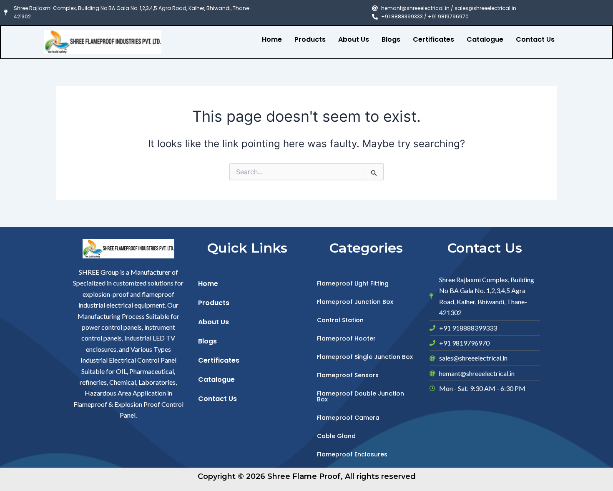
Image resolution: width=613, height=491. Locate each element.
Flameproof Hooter (346, 338)
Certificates (433, 39)
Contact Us (535, 39)
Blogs (391, 39)
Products (310, 39)
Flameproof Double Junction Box (360, 396)
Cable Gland (336, 436)
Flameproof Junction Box (355, 302)
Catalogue (485, 39)
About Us (353, 39)
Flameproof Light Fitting (353, 283)
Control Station (340, 320)
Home (272, 39)
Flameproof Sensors (348, 375)
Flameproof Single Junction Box (365, 357)
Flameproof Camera (348, 417)
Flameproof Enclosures (352, 454)
